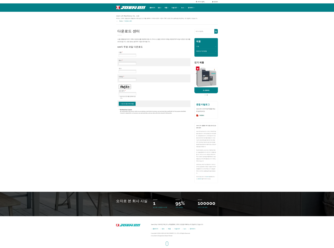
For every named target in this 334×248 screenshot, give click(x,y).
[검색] (196, 2)
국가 (120, 68)
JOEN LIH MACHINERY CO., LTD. (170, 233)
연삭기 (207, 176)
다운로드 (201, 115)
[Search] (216, 31)
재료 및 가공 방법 (201, 51)
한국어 (216, 1)
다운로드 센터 (128, 21)
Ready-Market (168, 235)
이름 (121, 52)
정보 (159, 7)
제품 (166, 7)
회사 (121, 60)
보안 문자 (122, 91)
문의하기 (191, 7)
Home (121, 21)
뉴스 (182, 7)
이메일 (121, 76)
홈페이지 (152, 7)
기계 (197, 46)
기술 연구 (174, 7)
